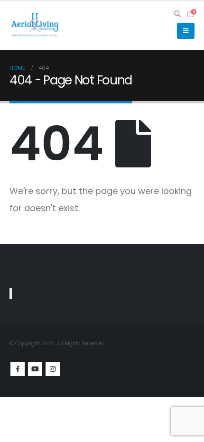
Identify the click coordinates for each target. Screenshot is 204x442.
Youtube (35, 369)
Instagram (53, 369)
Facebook (17, 369)
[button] (178, 14)
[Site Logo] (35, 26)
